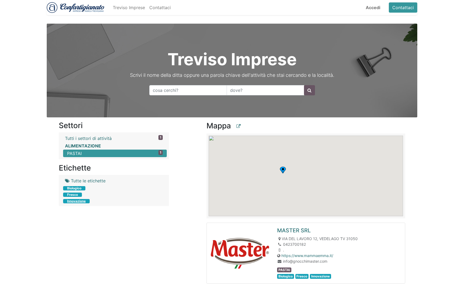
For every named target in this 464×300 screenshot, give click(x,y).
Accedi (373, 7)
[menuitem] (129, 7)
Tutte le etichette (88, 180)
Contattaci (403, 7)
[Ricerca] (309, 90)
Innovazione (76, 201)
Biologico (74, 188)
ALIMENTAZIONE (83, 146)
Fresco (72, 195)
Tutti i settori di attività (113, 138)
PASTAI (114, 153)
